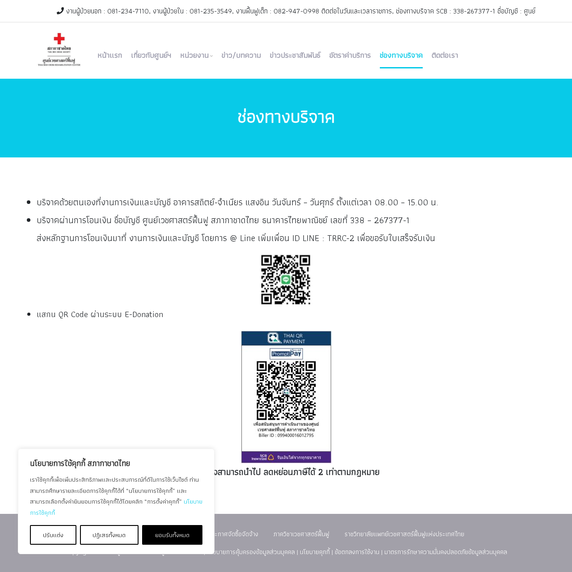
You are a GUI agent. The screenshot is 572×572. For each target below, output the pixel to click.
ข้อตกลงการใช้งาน (357, 552)
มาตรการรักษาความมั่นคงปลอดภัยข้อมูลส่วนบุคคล (445, 552)
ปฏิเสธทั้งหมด (109, 535)
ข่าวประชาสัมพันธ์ (295, 55)
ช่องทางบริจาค (401, 55)
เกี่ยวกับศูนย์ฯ (151, 55)
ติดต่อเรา (445, 55)
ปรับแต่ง (53, 535)
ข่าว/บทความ (241, 55)
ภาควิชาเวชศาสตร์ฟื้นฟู (301, 534)
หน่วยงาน (194, 55)
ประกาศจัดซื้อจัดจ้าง (233, 534)
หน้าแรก (109, 55)
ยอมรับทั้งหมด (172, 535)
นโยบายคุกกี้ (315, 552)
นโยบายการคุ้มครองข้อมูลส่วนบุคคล (251, 552)
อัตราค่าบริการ (350, 55)
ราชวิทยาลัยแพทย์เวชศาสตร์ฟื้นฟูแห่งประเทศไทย (404, 534)
